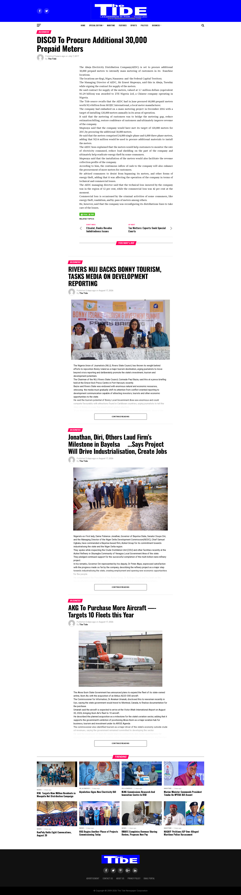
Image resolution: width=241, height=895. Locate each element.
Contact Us (108, 878)
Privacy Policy (134, 878)
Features (122, 25)
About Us (120, 878)
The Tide (52, 59)
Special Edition (95, 25)
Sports (133, 25)
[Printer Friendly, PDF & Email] (87, 214)
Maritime (111, 25)
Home (83, 25)
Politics (144, 25)
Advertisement (92, 878)
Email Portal (149, 878)
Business (156, 25)
